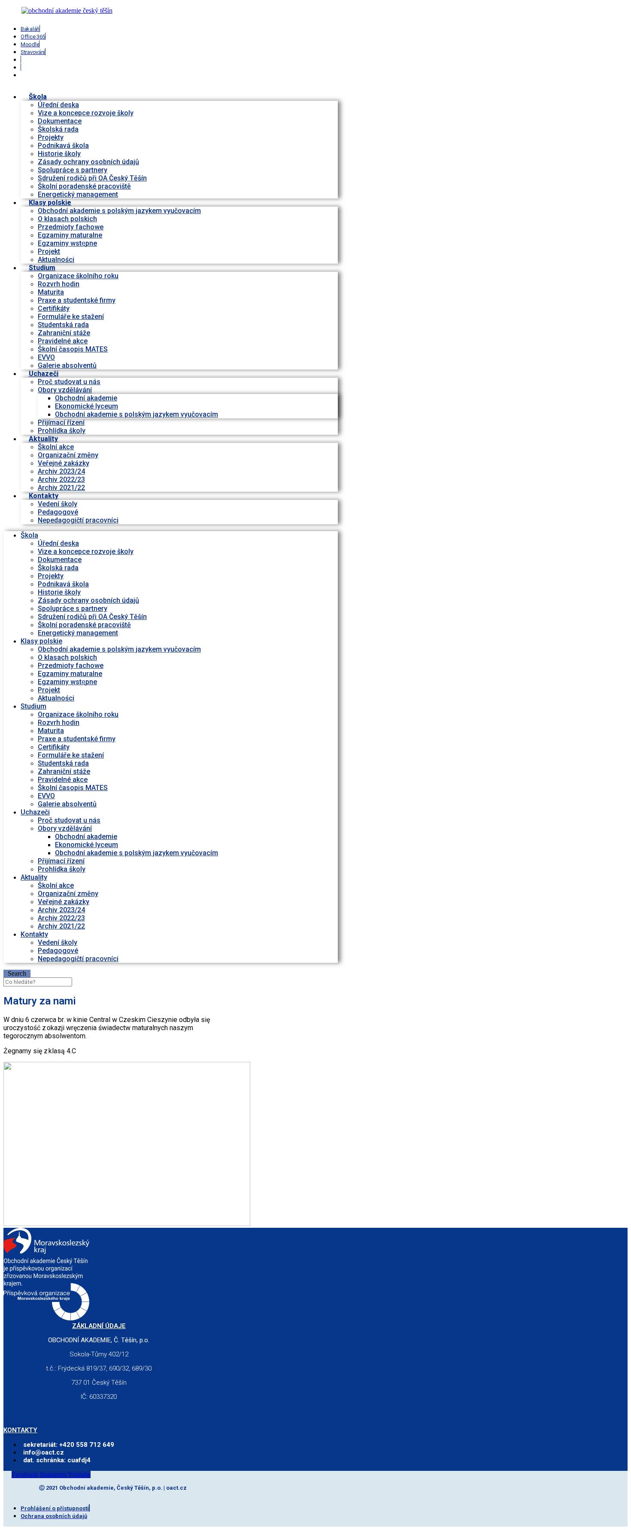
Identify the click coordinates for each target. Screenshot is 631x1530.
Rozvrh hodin (58, 284)
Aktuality (43, 439)
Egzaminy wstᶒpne (67, 243)
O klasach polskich (67, 219)
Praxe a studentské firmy (76, 300)
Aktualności (56, 698)
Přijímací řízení (61, 422)
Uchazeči (43, 374)
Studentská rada (63, 325)
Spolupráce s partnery (72, 170)
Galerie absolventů (67, 365)
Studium (42, 268)
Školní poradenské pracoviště (84, 186)
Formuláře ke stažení (71, 317)
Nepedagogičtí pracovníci (78, 520)
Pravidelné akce (63, 341)
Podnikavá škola (63, 145)
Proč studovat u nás (69, 382)
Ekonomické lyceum (86, 406)
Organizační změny (68, 455)
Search (17, 973)
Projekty (51, 137)
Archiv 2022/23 (61, 479)
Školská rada (58, 129)
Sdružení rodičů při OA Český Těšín (92, 178)
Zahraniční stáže (64, 333)
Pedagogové (58, 512)
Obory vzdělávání (65, 390)
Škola (38, 97)
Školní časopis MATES (73, 349)
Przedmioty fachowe (70, 227)
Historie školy (59, 154)
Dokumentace (60, 121)
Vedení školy (57, 504)
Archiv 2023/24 (61, 471)
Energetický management (78, 633)
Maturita (51, 292)
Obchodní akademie (86, 398)
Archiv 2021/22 (61, 926)
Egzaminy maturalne (70, 235)
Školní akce (56, 447)
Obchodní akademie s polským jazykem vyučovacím (119, 211)
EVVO (46, 357)
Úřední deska (58, 105)
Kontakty (43, 496)
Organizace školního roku (78, 276)
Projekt (49, 251)
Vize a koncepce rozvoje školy (85, 113)
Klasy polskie (50, 202)
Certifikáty (54, 308)
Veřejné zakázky (63, 463)
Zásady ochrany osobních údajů (88, 162)
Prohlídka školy (61, 869)
